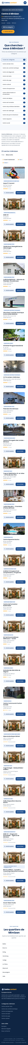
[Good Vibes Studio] (14, 892)
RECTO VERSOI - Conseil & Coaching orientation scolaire (13, 870)
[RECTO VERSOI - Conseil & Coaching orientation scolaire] (14, 858)
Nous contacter (5, 1031)
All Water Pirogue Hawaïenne (13, 346)
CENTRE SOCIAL (7, 701)
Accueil (3, 23)
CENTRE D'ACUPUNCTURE (10, 568)
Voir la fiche (20, 192)
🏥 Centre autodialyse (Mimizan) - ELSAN (10, 638)
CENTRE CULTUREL (8, 798)
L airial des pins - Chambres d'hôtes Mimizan (12, 507)
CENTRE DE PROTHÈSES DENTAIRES (12, 734)
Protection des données (9, 1040)
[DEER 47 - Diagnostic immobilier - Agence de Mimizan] (14, 823)
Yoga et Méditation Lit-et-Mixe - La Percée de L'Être (13, 474)
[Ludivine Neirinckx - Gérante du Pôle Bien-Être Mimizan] (14, 269)
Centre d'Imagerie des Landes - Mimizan (14, 441)
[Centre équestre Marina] (14, 529)
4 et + (20, 159)
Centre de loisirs (5, 1013)
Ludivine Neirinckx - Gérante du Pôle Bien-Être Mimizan (13, 280)
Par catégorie (9, 27)
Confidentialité (19, 1038)
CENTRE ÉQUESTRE (8, 537)
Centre (10, 3)
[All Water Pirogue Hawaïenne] (14, 335)
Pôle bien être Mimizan (10, 409)
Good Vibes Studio (9, 903)
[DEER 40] (14, 204)
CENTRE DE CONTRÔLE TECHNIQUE (12, 310)
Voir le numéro (10, 192)
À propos (3, 1026)
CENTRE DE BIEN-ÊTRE (9, 244)
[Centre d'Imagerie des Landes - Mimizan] (14, 430)
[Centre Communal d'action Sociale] (14, 693)
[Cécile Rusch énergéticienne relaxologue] (14, 236)
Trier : (3, 155)
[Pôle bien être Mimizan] (14, 398)
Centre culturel (5, 1018)
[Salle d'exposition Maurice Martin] (14, 790)
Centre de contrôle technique (9, 1009)
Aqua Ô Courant (8, 183)
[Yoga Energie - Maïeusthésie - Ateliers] (14, 757)
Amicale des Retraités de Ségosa (11, 671)
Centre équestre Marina (11, 539)
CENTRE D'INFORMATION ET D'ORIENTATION (10, 867)
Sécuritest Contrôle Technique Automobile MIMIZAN (13, 313)
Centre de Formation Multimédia (10, 605)
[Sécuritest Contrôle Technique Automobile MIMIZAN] (14, 302)
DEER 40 (6, 215)
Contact (23, 1040)
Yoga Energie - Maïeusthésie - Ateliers (13, 768)
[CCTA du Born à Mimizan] (14, 366)
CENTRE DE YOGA (8, 471)
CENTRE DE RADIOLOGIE (9, 438)
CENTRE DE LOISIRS (8, 343)
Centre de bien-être (6, 1006)
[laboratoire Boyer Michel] (14, 726)
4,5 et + (6, 162)
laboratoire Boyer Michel (11, 736)
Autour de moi (9, 31)
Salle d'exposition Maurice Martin (12, 801)
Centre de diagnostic (7, 1011)
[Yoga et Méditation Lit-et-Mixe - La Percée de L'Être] (14, 463)
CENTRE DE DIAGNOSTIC (9, 212)
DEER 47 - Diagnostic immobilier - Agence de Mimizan (11, 835)
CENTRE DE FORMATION (9, 601)
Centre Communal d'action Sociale (12, 704)
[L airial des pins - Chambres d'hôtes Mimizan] (14, 496)
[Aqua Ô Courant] (14, 173)
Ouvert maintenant (9, 159)
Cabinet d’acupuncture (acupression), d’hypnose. (12, 571)
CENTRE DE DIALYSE (8, 635)
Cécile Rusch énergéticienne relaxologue (12, 247)
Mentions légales (6, 1028)
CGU (14, 1038)
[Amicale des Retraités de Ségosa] (14, 660)
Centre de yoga (5, 1016)
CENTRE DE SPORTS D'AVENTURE (11, 181)
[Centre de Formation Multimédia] (14, 593)
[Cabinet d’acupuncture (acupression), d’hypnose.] (14, 560)
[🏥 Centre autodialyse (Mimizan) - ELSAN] (14, 626)
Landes (8, 23)
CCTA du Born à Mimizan (11, 377)
